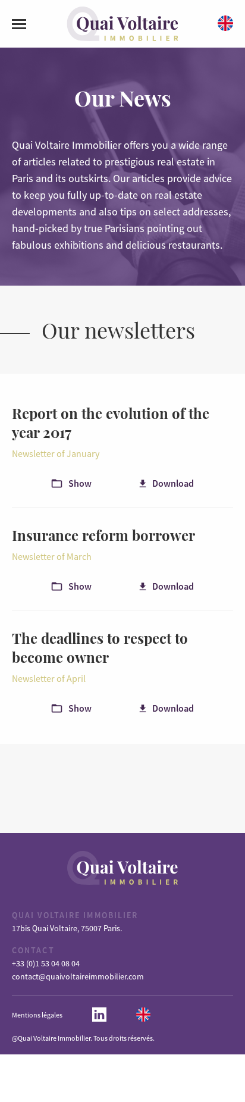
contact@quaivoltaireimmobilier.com (78, 976)
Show (80, 483)
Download (173, 483)
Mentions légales (37, 1014)
